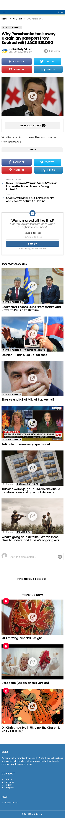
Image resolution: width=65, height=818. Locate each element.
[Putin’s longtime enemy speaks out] (32, 423)
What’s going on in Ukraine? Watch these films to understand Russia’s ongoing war (30, 538)
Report (34, 149)
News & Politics (12, 302)
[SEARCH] (62, 12)
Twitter (8, 785)
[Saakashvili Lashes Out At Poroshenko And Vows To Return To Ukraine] (32, 286)
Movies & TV (23, 532)
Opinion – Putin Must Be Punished (24, 355)
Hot (6, 601)
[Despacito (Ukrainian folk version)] (32, 662)
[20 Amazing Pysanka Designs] (32, 617)
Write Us (8, 779)
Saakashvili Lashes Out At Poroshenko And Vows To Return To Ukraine (31, 308)
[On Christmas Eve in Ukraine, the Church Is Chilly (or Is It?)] (32, 706)
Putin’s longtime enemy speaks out (26, 444)
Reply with (60, 557)
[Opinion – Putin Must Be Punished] (32, 334)
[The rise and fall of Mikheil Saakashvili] (32, 378)
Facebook (9, 782)
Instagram (9, 787)
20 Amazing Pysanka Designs (22, 638)
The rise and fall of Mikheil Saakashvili (28, 400)
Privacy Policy (11, 802)
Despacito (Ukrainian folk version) (25, 683)
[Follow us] (58, 12)
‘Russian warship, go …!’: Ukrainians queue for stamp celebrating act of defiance (31, 490)
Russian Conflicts (34, 349)
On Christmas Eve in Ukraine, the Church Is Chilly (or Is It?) (31, 729)
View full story (30, 125)
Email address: (32, 233)
